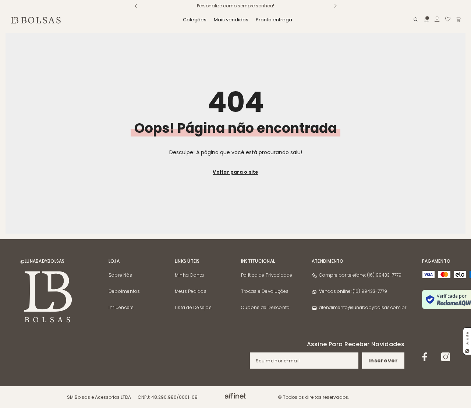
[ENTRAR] (437, 19)
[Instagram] (445, 357)
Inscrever (383, 360)
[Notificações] (426, 19)
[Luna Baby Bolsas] (235, 396)
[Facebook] (424, 357)
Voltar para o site (235, 172)
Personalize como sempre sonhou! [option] (235, 6)
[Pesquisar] (415, 19)
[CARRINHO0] (458, 19)
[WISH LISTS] (447, 19)
